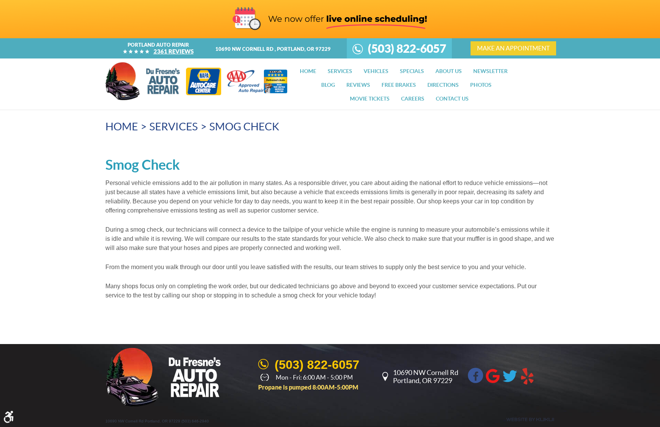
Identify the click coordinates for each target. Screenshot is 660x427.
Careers (412, 99)
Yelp (527, 375)
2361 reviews (174, 51)
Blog (328, 85)
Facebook (475, 375)
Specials (412, 71)
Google (492, 375)
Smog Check (244, 126)
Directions (443, 85)
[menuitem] (308, 71)
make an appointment (513, 48)
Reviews (358, 85)
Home (308, 71)
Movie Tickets (370, 99)
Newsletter (490, 71)
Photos (481, 85)
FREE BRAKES (399, 85)
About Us (448, 71)
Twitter (510, 375)
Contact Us (452, 99)
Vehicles (376, 71)
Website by (530, 419)
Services (340, 71)
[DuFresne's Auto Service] (142, 81)
